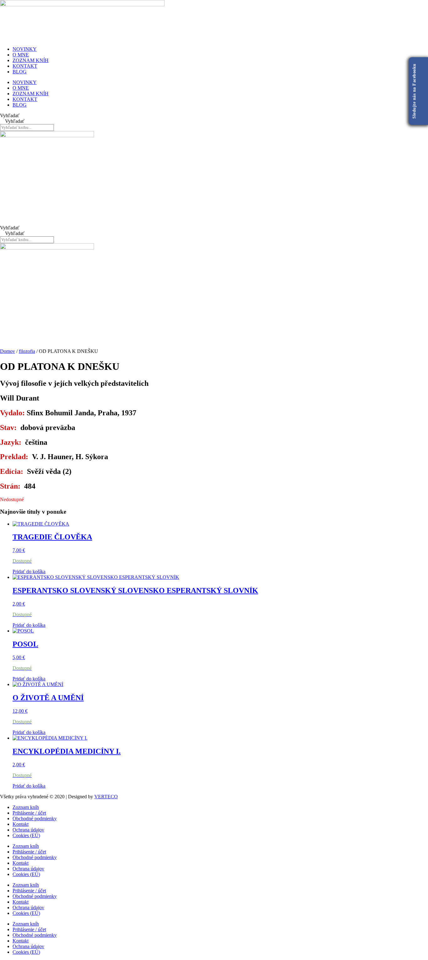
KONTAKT (25, 66)
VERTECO (106, 796)
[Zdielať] (407, 7)
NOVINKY (25, 49)
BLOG (20, 71)
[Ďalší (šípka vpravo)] (417, 480)
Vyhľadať (9, 115)
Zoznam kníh (26, 807)
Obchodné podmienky (35, 818)
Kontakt (21, 824)
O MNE (21, 54)
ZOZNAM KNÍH (31, 60)
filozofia (27, 351)
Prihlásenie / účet (29, 813)
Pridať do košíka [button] (29, 571)
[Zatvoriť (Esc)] (421, 7)
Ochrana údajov (28, 829)
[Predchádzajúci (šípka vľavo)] (11, 480)
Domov (7, 351)
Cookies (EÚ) (26, 835)
